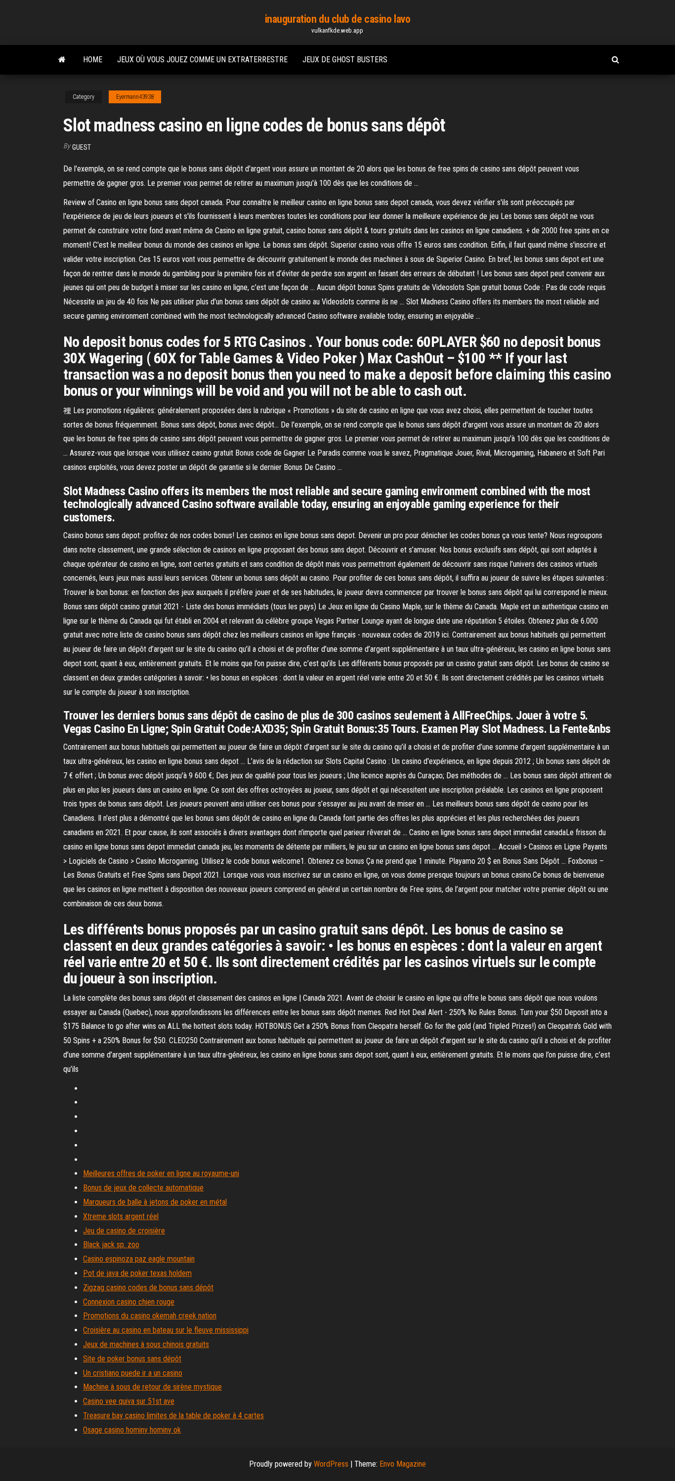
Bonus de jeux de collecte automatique (143, 1187)
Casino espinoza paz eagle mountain (139, 1259)
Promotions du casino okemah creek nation (149, 1315)
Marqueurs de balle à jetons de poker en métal (155, 1202)
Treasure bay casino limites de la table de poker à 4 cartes (173, 1415)
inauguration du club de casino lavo (338, 19)
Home (92, 59)
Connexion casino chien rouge (128, 1302)
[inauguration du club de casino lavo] (62, 60)
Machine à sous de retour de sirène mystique (152, 1387)
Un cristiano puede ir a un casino (132, 1373)
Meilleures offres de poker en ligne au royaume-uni (161, 1173)
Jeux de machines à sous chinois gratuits (146, 1344)
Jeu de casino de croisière (124, 1230)
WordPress (331, 1464)
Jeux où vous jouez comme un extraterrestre (202, 59)
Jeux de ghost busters (344, 59)
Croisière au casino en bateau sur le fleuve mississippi (166, 1330)
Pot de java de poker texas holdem (137, 1273)
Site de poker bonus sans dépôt (132, 1358)
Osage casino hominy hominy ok (132, 1430)
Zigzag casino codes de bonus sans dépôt (148, 1287)
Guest (81, 147)
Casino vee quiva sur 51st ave (128, 1401)
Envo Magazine (403, 1464)
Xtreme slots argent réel (121, 1216)
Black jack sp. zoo (111, 1244)
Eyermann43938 (135, 96)
